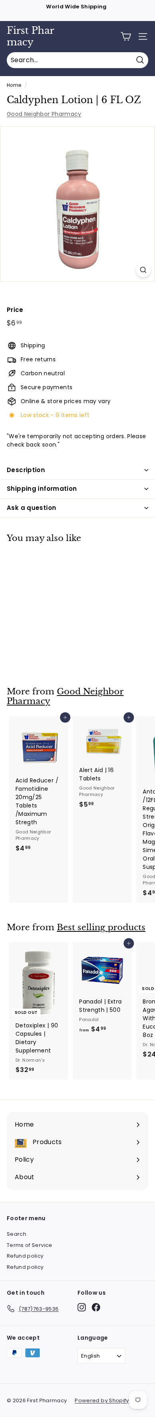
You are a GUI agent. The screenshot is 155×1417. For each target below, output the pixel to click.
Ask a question (31, 508)
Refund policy (25, 1256)
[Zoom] (143, 270)
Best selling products (101, 927)
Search (16, 1234)
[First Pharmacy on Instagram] (82, 1307)
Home (14, 85)
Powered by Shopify (102, 1400)
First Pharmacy (30, 36)
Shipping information (42, 488)
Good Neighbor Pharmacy (44, 114)
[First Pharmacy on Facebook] (96, 1307)
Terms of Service (29, 1245)
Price (15, 310)
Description (26, 470)
